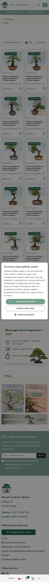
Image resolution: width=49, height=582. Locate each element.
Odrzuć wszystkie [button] (25, 308)
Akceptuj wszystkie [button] (25, 301)
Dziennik (11, 578)
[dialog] (24, 291)
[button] (25, 314)
